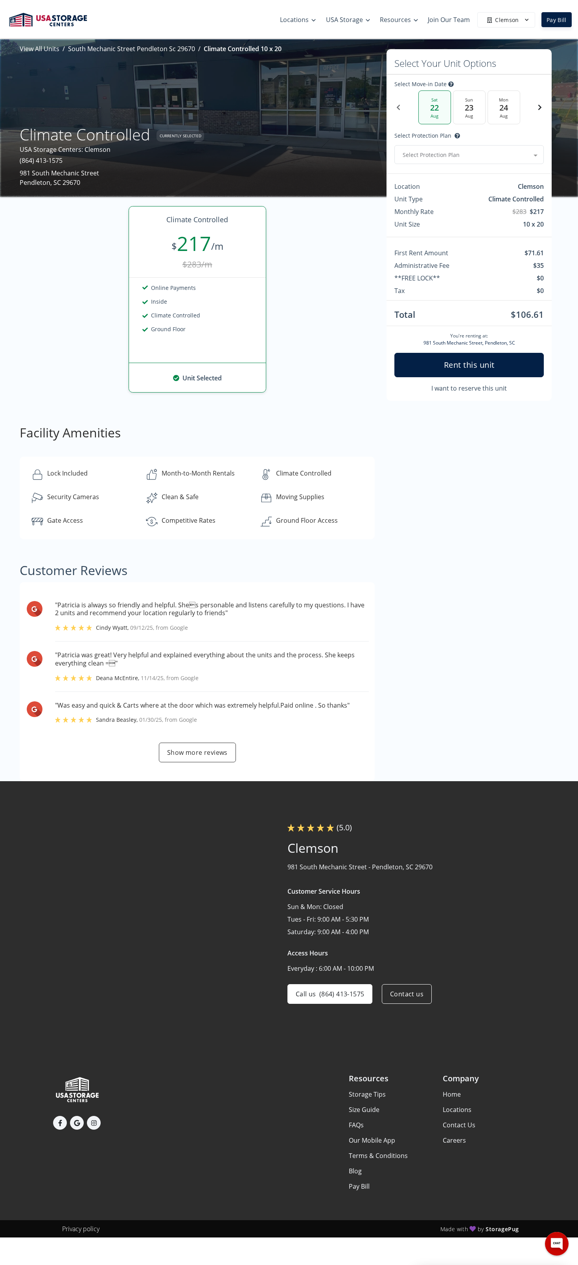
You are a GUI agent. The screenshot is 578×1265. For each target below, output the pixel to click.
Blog (355, 1171)
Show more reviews (197, 752)
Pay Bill (557, 20)
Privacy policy (80, 1228)
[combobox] (469, 154)
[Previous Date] (398, 107)
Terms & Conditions (378, 1155)
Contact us (406, 994)
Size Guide (364, 1109)
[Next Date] (540, 107)
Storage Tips (367, 1094)
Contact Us (459, 1125)
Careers (454, 1140)
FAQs (356, 1125)
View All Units (39, 48)
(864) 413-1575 (41, 160)
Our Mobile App (372, 1140)
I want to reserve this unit (469, 388)
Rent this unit (469, 365)
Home (452, 1094)
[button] (60, 1123)
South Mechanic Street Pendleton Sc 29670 (131, 48)
